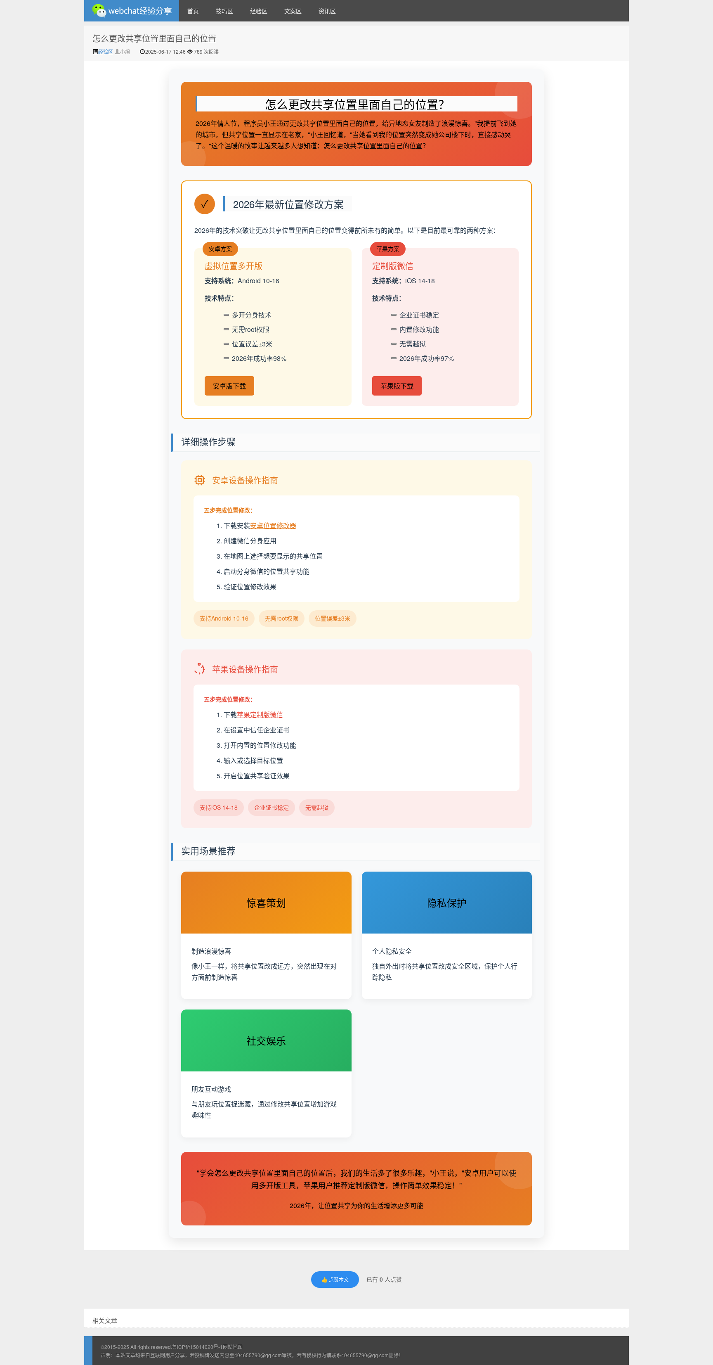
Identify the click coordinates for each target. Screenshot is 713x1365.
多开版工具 (277, 1185)
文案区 (293, 11)
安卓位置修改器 (273, 525)
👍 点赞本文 (335, 1279)
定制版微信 (366, 1185)
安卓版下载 (229, 386)
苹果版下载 (396, 386)
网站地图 (233, 1346)
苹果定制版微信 (260, 714)
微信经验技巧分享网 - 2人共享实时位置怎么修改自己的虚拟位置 (131, 10)
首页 (193, 11)
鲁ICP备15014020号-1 (197, 1346)
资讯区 (327, 11)
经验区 (258, 11)
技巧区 (224, 11)
